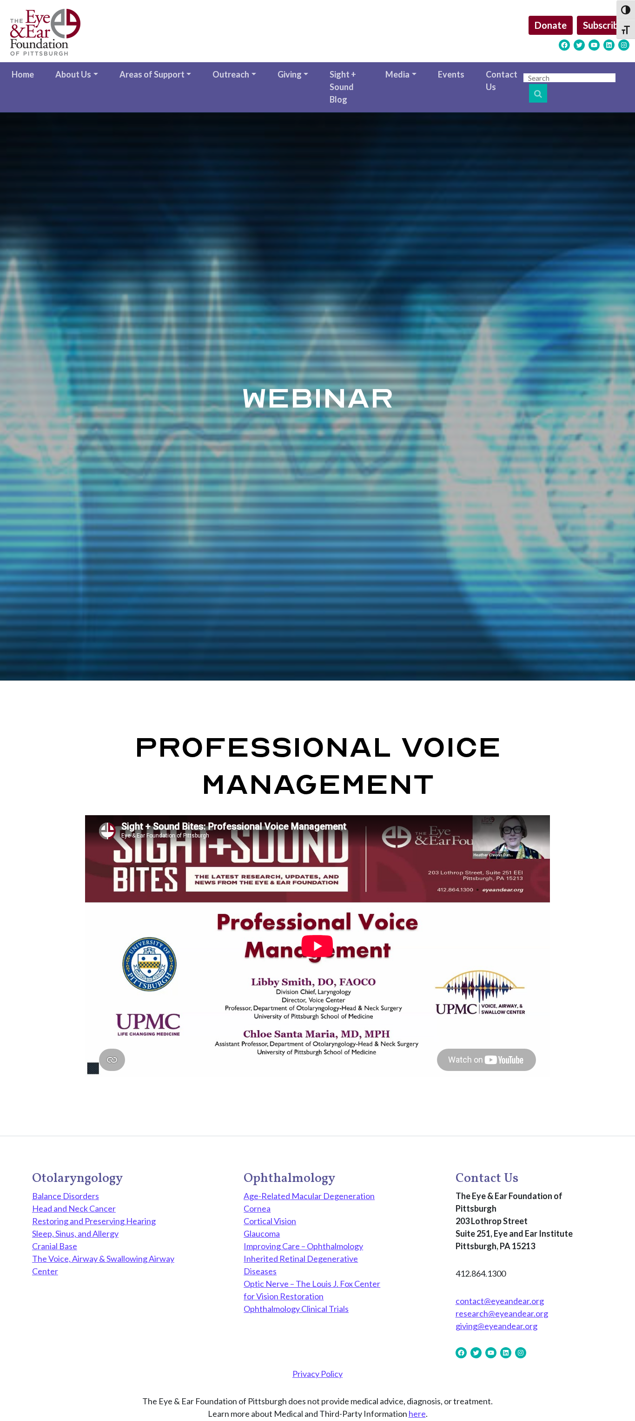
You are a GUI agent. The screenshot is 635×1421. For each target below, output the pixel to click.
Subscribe (603, 25)
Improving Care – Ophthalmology (303, 1246)
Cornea (257, 1208)
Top (613, 1399)
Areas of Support (152, 74)
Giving (290, 74)
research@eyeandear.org (502, 1313)
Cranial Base (54, 1246)
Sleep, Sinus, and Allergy (75, 1233)
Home (23, 74)
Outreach (230, 74)
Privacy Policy (317, 1374)
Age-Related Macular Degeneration (309, 1196)
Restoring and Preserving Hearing (94, 1221)
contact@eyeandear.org (500, 1301)
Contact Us (501, 80)
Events (451, 74)
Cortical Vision (270, 1221)
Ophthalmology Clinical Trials (296, 1309)
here (417, 1413)
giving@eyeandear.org (496, 1326)
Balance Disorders (65, 1196)
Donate (551, 25)
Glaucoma (262, 1233)
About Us (73, 74)
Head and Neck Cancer (74, 1208)
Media (397, 74)
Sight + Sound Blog (343, 86)
